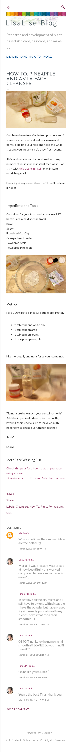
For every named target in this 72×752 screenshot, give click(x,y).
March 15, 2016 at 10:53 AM (33, 700)
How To (35, 56)
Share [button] (10, 500)
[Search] (63, 6)
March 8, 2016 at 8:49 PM (32, 548)
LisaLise (22, 559)
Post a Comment (17, 709)
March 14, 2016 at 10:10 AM (33, 624)
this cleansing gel (30, 168)
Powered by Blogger (39, 733)
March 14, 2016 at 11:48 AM (33, 654)
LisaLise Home (16, 56)
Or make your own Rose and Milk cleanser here (35, 478)
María (21, 533)
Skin (9, 513)
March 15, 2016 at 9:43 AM (32, 677)
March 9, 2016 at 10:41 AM (32, 582)
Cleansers (22, 506)
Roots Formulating (52, 506)
